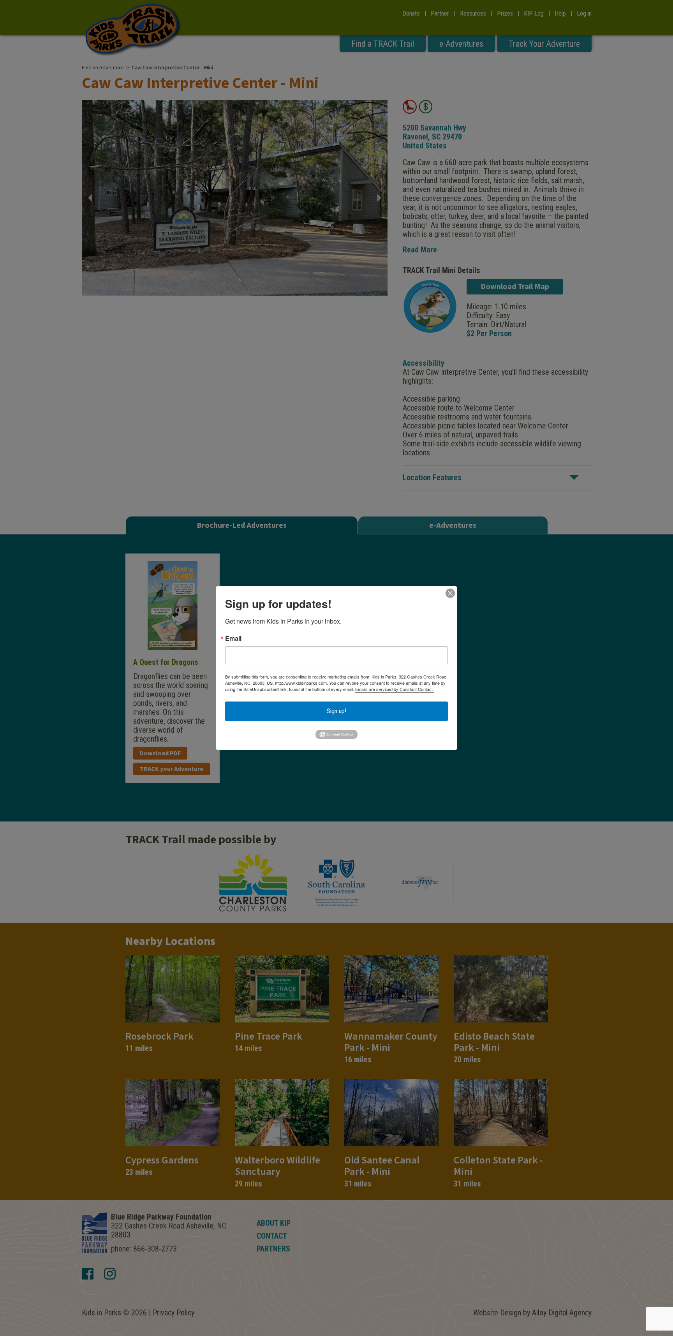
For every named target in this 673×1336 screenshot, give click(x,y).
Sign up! (336, 711)
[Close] (450, 593)
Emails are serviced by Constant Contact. (394, 689)
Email (233, 638)
